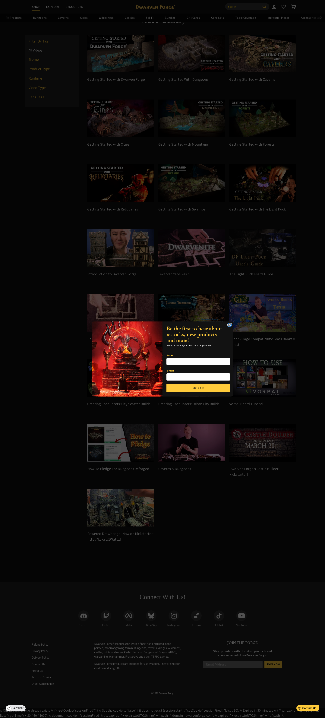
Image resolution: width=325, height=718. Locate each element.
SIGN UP (198, 388)
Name (169, 355)
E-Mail (170, 370)
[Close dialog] (230, 325)
